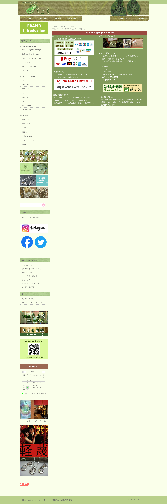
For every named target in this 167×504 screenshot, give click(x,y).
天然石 (24, 144)
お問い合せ (57, 18)
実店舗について (28, 299)
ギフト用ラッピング (29, 276)
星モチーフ (26, 123)
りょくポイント (28, 280)
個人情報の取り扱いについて (33, 500)
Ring (24, 80)
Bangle (25, 97)
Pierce (24, 101)
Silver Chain (27, 110)
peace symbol (28, 140)
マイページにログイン (124, 18)
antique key (27, 136)
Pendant (25, 85)
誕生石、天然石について (31, 287)
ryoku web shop (29, 260)
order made (27, 71)
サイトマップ (72, 18)
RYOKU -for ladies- (30, 67)
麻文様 (24, 132)
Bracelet (25, 93)
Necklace (26, 89)
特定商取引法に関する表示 (63, 500)
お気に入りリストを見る (30, 217)
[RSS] (24, 484)
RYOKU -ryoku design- (32, 50)
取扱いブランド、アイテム (32, 302)
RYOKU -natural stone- (32, 58)
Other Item (26, 106)
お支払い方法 (27, 265)
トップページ (27, 18)
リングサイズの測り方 (30, 283)
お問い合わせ (27, 272)
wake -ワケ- (27, 119)
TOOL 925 (26, 62)
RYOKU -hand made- (31, 54)
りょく (24, 294)
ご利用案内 (42, 18)
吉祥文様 (25, 128)
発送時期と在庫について (31, 269)
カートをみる (142, 18)
